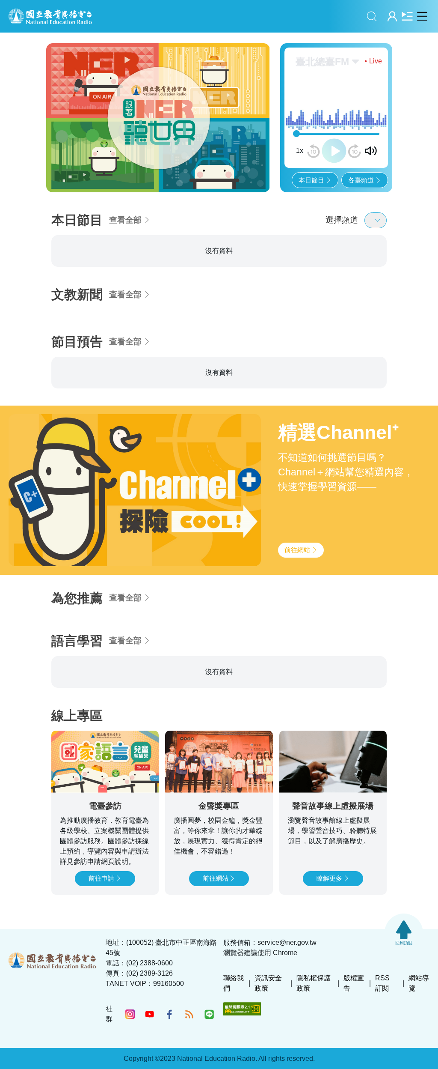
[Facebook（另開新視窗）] (169, 1014)
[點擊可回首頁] (50, 16)
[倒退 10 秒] (313, 151)
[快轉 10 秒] (354, 151)
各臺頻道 (361, 180)
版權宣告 (353, 983)
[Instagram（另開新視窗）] (130, 1014)
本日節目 (311, 180)
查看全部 (125, 219)
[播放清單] (407, 16)
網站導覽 (418, 983)
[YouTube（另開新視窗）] (149, 1014)
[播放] (334, 151)
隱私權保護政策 (313, 983)
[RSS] (189, 1014)
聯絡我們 (233, 983)
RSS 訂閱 (382, 983)
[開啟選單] (421, 16)
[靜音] (370, 150)
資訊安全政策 (268, 983)
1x (299, 150)
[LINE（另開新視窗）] (209, 1014)
